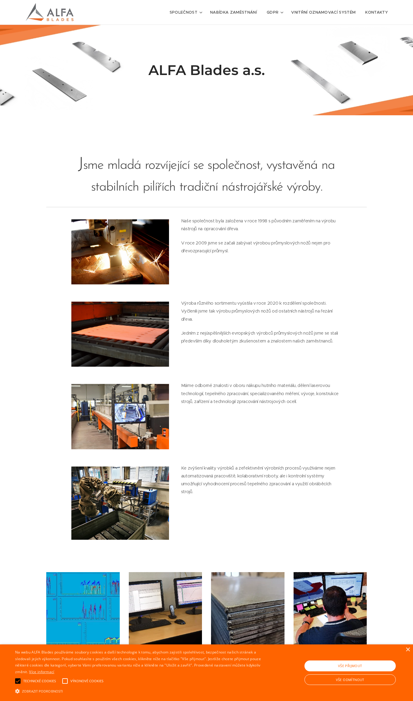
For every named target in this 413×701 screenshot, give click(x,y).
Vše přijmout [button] (350, 665)
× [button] (407, 649)
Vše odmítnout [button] (350, 679)
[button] (139, 690)
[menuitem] (186, 12)
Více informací (41, 671)
